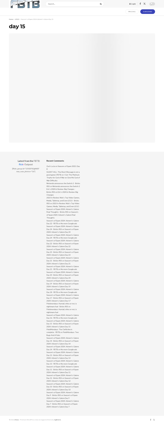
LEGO (17, 19)
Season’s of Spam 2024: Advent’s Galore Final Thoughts (62, 215)
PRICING (132, 12)
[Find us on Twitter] (144, 3)
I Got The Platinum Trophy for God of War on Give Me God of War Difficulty (63, 178)
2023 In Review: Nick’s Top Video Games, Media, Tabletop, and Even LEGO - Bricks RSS (63, 200)
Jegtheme (57, 420)
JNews (16, 420)
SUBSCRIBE (147, 12)
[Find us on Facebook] (140, 3)
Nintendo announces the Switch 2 (66, 186)
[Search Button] (101, 3)
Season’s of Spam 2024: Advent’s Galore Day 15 (37, 19)
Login (133, 4)
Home (11, 19)
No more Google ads (69, 223)
